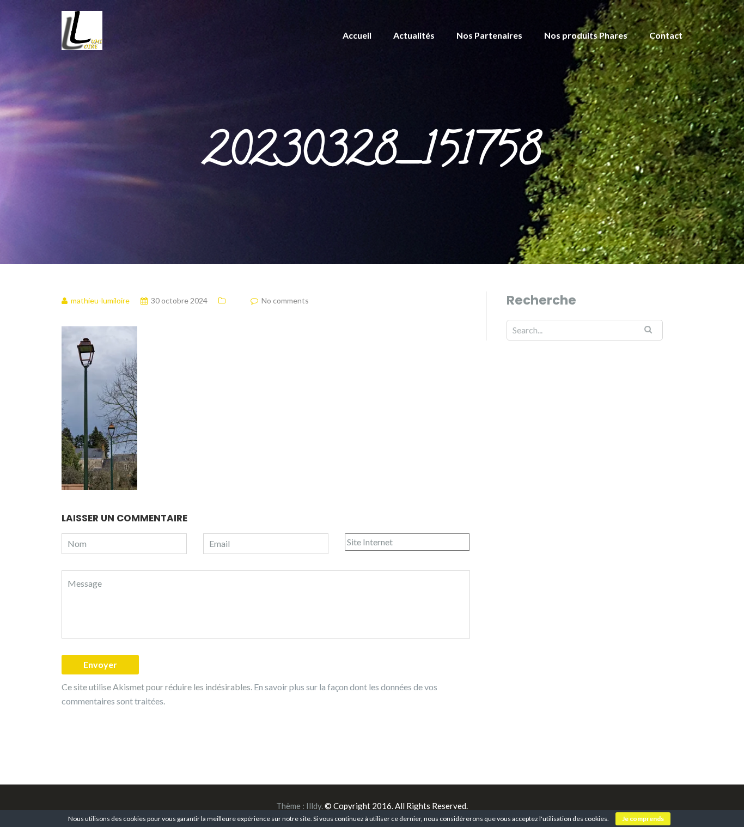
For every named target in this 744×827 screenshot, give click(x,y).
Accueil (357, 35)
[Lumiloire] (82, 29)
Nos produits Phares (585, 35)
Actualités (414, 35)
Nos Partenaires (489, 35)
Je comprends (643, 818)
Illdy (313, 806)
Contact (665, 35)
